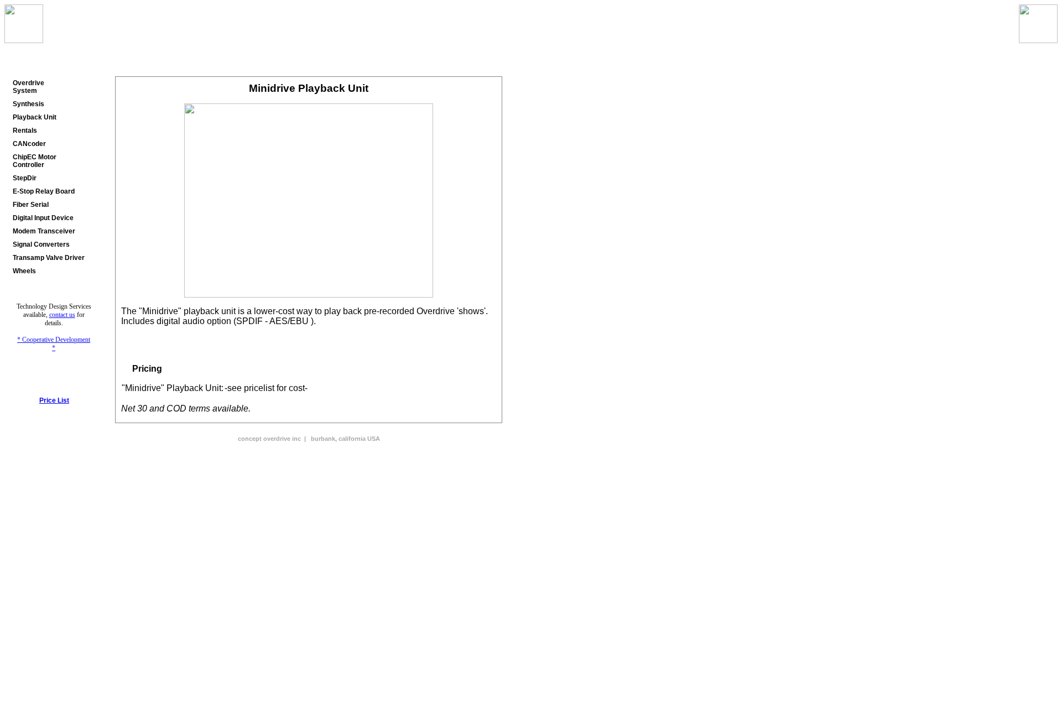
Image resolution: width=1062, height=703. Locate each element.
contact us (62, 315)
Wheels (24, 271)
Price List (54, 400)
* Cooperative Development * (53, 344)
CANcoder (29, 144)
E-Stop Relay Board (44, 191)
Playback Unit (34, 117)
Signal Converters (41, 244)
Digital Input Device (43, 218)
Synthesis (28, 104)
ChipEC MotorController (34, 161)
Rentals (25, 130)
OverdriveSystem (28, 87)
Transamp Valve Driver (49, 258)
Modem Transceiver (44, 231)
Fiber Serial (31, 205)
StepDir (25, 178)
